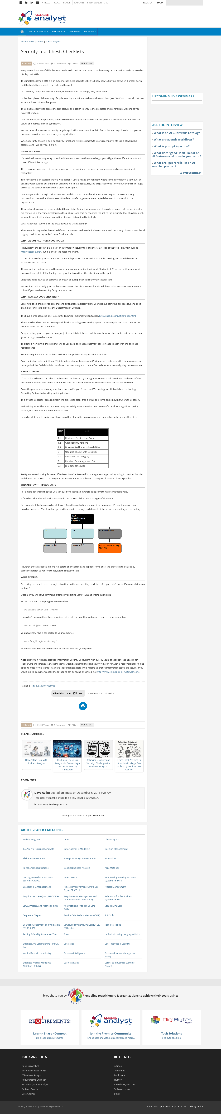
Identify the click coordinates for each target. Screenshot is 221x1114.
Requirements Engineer (34, 1079)
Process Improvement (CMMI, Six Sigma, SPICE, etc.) (81, 888)
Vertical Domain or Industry (37, 953)
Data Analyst (28, 1093)
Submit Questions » (191, 172)
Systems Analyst (30, 1089)
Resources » (58, 31)
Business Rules (71, 962)
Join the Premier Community (111, 1033)
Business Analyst (30, 1065)
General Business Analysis (77, 867)
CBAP (66, 839)
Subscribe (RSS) (53, 41)
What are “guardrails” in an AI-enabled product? (174, 164)
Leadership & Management (37, 886)
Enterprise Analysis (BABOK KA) (79, 858)
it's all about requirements (49, 1037)
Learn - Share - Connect (49, 1033)
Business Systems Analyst (35, 1084)
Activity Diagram (31, 839)
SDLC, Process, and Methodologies (40, 905)
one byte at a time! (171, 1037)
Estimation (110, 858)
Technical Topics (113, 924)
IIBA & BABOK (71, 877)
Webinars (74, 31)
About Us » (90, 31)
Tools (34, 685)
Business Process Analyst (34, 1070)
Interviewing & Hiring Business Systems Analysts (120, 879)
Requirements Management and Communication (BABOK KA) (80, 898)
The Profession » (38, 31)
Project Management (115, 886)
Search (39, 41)
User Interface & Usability (117, 943)
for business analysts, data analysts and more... (111, 1037)
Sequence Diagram (32, 915)
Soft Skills (109, 915)
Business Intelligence (74, 953)
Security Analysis (46, 685)
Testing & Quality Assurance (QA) (39, 934)
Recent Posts (27, 41)
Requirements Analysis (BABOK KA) (41, 896)
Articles (46, 3)
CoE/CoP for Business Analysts (38, 848)
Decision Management (116, 848)
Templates (79, 3)
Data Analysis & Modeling (77, 848)
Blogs (57, 3)
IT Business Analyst (31, 1075)
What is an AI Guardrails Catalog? (177, 133)
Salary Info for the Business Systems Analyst (118, 898)
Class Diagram (112, 839)
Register (147, 2)
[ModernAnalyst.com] (110, 1020)
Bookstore (119, 1075)
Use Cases (69, 943)
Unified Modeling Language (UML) (122, 934)
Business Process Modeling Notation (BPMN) (37, 964)
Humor (66, 3)
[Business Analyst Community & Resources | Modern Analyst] (42, 17)
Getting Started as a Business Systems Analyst (38, 879)
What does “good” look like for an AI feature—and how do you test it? (176, 154)
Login (160, 2)
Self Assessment (122, 1089)
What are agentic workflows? (174, 139)
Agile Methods (112, 867)
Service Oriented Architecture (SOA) (82, 915)
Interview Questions (97, 3)
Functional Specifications (36, 867)
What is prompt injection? (172, 146)
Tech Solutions (171, 1033)
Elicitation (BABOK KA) (34, 858)
